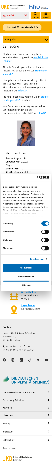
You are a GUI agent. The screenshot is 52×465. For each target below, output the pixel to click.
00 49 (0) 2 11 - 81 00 (17, 346)
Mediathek (27, 292)
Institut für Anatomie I (21, 27)
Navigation (10, 39)
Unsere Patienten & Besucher (19, 392)
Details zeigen (36, 259)
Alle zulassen (26, 268)
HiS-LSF (22, 90)
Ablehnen (26, 285)
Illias (40, 113)
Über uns (8, 415)
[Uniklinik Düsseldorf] (13, 7)
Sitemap (6, 423)
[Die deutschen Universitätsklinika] (26, 380)
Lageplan (26, 305)
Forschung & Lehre (13, 400)
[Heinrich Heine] (39, 6)
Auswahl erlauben (26, 276)
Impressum (8, 431)
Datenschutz (9, 440)
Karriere (7, 407)
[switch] (45, 232)
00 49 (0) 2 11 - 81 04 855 (19, 349)
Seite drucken (9, 448)
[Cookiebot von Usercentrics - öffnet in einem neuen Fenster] (37, 177)
